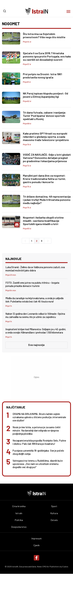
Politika (19, 520)
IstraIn (18, 513)
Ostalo (54, 520)
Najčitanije (15, 407)
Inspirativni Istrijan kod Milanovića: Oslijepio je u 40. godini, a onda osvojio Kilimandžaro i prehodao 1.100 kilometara (35, 331)
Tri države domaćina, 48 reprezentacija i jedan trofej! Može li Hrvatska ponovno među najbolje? (47, 200)
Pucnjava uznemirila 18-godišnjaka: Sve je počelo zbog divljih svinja (38, 452)
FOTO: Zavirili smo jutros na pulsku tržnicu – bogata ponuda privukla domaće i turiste (32, 284)
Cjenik (36, 545)
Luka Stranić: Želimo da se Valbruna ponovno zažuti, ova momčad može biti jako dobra (35, 269)
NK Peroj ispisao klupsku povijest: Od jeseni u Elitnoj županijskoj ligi (45, 95)
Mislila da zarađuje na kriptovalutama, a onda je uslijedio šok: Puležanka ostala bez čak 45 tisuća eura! (34, 300)
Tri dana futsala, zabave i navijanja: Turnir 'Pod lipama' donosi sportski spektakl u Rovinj (44, 116)
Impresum (36, 538)
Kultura (54, 513)
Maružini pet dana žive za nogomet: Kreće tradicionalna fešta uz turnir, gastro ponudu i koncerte (44, 179)
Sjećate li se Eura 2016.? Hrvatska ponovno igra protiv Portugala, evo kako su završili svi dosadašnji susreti (47, 56)
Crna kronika (19, 506)
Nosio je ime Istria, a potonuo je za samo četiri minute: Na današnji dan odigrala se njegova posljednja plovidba (36, 430)
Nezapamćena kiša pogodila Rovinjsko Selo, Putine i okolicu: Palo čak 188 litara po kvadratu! (39, 442)
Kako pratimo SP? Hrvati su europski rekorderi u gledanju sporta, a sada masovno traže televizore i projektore (46, 136)
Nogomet (11, 23)
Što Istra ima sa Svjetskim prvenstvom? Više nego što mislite (44, 35)
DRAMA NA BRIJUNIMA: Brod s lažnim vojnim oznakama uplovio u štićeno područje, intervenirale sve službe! (39, 417)
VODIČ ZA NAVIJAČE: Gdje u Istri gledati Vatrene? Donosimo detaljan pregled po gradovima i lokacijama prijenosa (47, 158)
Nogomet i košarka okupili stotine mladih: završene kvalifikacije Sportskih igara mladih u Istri (43, 221)
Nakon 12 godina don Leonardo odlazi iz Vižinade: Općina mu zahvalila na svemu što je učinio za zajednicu (35, 315)
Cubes (65, 566)
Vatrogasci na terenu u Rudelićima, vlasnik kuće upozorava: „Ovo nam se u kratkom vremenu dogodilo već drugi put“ (38, 464)
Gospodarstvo (19, 527)
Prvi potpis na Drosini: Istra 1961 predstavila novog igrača (42, 75)
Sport (54, 506)
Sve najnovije (36, 344)
